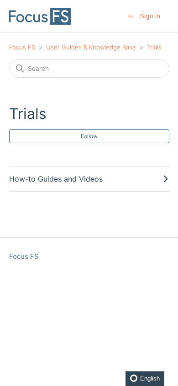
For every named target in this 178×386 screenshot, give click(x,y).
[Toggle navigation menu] (131, 16)
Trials (154, 47)
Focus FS (22, 47)
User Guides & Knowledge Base (91, 47)
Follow (89, 136)
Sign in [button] (150, 16)
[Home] (40, 16)
